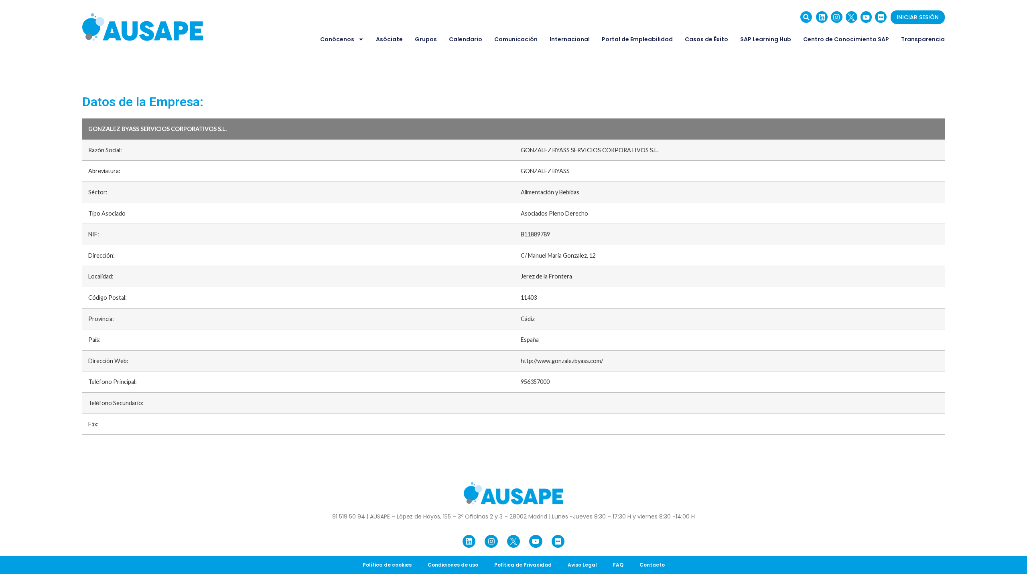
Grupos (426, 39)
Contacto (652, 564)
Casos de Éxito (706, 39)
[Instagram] (836, 17)
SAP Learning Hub (765, 39)
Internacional (570, 39)
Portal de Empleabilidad (637, 39)
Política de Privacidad (523, 564)
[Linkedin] (822, 17)
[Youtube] (866, 17)
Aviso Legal (582, 564)
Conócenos (337, 39)
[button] (806, 17)
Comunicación (516, 39)
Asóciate (389, 39)
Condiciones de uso (453, 564)
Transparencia (923, 39)
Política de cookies (387, 564)
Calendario (465, 39)
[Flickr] (881, 17)
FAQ (618, 564)
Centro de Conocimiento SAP (846, 39)
